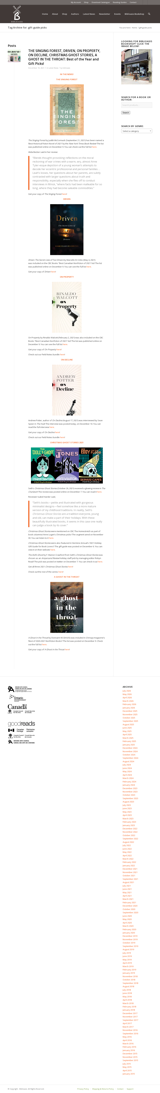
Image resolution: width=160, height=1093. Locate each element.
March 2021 (128, 899)
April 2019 (127, 962)
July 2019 (127, 952)
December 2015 (130, 1053)
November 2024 (130, 751)
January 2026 (129, 707)
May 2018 (127, 996)
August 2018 (128, 986)
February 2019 (129, 969)
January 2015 (129, 1073)
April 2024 (127, 774)
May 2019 (127, 959)
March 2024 (128, 778)
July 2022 (127, 845)
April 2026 (127, 697)
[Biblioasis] (17, 14)
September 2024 (130, 758)
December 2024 (130, 748)
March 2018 (128, 1003)
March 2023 (128, 818)
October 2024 (129, 754)
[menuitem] (75, 2)
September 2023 (130, 798)
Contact (133, 2)
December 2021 (130, 868)
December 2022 (130, 828)
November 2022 (130, 831)
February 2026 (129, 704)
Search (125, 112)
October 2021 (129, 875)
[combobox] (136, 131)
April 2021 (127, 895)
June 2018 (127, 993)
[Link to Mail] (150, 2)
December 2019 (130, 936)
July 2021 (127, 885)
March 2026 (128, 701)
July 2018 (127, 989)
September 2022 (130, 838)
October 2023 (129, 794)
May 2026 (127, 694)
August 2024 (128, 761)
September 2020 (130, 912)
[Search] (149, 14)
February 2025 (129, 741)
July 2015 (127, 1063)
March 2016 (128, 1043)
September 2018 (130, 983)
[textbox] (136, 131)
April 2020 (127, 922)
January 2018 (129, 1009)
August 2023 (128, 801)
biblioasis (66, 68)
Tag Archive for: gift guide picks (27, 27)
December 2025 (130, 711)
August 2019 (128, 949)
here (64, 194)
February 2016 (129, 1046)
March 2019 (128, 966)
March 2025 (128, 737)
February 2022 (129, 862)
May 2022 (127, 852)
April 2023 (127, 815)
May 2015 (127, 1067)
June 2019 (127, 956)
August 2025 (128, 724)
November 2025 (130, 714)
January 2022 (129, 865)
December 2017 (130, 1013)
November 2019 (130, 939)
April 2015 (127, 1070)
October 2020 (129, 909)
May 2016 (127, 1036)
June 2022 (127, 848)
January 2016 (129, 1050)
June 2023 (127, 808)
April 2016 (127, 1040)
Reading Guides (120, 2)
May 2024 (127, 771)
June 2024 (127, 768)
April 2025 (127, 734)
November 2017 (130, 1016)
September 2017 (130, 1020)
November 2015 (130, 1057)
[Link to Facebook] (140, 2)
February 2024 (129, 781)
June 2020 (127, 916)
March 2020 (128, 926)
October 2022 (129, 835)
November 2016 (130, 1030)
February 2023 (129, 821)
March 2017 (128, 1026)
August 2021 (128, 882)
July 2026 (127, 690)
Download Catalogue (101, 2)
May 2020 (127, 919)
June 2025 (127, 727)
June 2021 (127, 889)
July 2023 (127, 805)
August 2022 (128, 842)
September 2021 (130, 879)
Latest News (53, 68)
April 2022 (127, 855)
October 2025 (129, 717)
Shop (86, 2)
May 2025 (127, 731)
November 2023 (130, 791)
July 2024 (127, 764)
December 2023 (130, 788)
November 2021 (130, 872)
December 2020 (130, 905)
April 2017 (127, 1023)
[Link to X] (145, 2)
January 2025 (129, 744)
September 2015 (130, 1060)
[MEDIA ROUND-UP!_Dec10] (14, 56)
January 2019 (129, 973)
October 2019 (129, 942)
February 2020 (129, 929)
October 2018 (129, 979)
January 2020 (129, 932)
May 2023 (127, 811)
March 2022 (128, 858)
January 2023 (129, 825)
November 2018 (130, 976)
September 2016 (130, 1033)
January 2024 (129, 784)
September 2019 (130, 946)
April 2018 (127, 999)
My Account (76, 2)
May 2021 (127, 892)
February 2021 (129, 902)
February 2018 (129, 1006)
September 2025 (130, 721)
